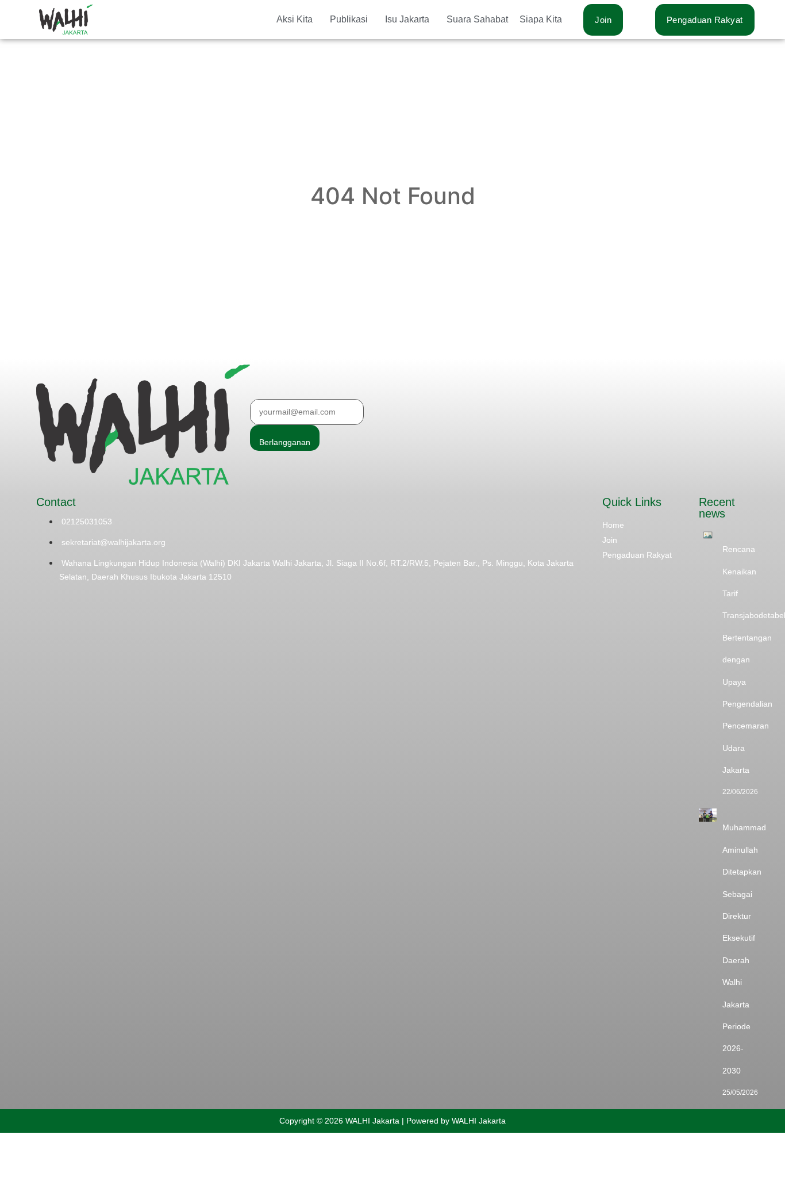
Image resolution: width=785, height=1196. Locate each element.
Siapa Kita (541, 19)
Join (609, 540)
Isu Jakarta (407, 19)
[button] (297, 19)
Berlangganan (284, 442)
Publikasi (349, 19)
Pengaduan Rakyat (637, 554)
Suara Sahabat (477, 19)
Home (613, 525)
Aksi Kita (294, 19)
